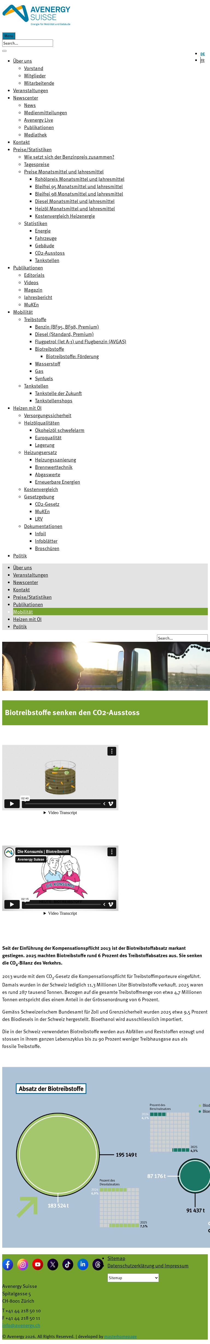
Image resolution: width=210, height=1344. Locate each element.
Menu (8, 36)
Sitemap (116, 1258)
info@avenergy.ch (21, 1325)
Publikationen (28, 604)
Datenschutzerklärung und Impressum (148, 1265)
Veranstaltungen (30, 574)
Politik (20, 626)
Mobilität (23, 611)
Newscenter (25, 582)
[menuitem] (22, 60)
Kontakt (21, 589)
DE (202, 54)
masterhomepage (120, 1336)
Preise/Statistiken (32, 596)
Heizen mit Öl (27, 619)
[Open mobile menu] (4, 51)
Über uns (22, 567)
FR (203, 60)
